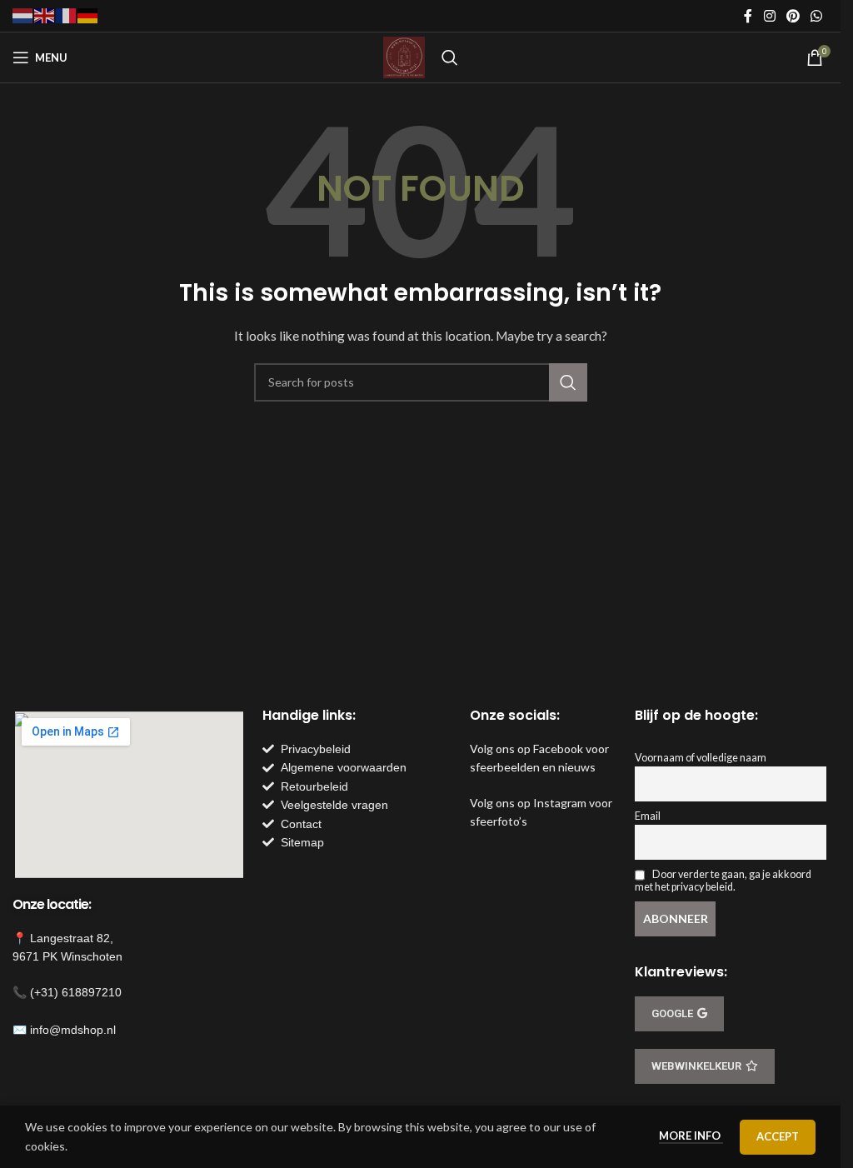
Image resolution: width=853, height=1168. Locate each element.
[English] (45, 14)
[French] (66, 14)
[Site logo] (404, 56)
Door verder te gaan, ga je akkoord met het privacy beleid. (723, 880)
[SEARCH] (568, 382)
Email (648, 816)
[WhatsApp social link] (817, 15)
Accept (777, 1136)
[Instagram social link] (769, 15)
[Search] (449, 57)
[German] (88, 14)
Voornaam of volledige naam (700, 757)
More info (691, 1135)
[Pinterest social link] (793, 15)
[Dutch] (23, 14)
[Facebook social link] (748, 15)
